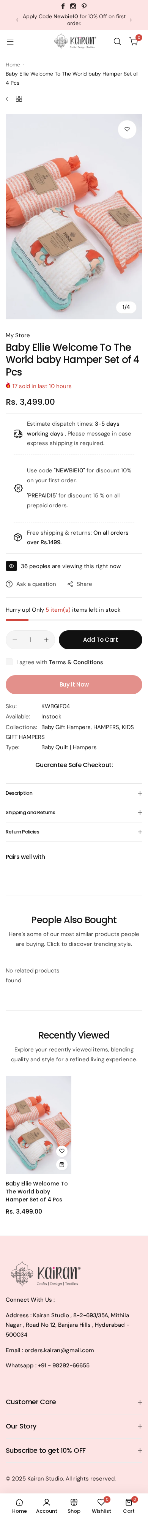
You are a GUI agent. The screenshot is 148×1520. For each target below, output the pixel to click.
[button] (17, 20)
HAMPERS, (107, 727)
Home (13, 64)
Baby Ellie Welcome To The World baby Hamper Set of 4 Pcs (37, 1191)
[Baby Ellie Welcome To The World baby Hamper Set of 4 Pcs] (38, 1125)
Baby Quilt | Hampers (69, 747)
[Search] (117, 41)
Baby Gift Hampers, (67, 727)
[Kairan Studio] (74, 41)
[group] (74, 216)
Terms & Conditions (76, 662)
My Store (18, 335)
